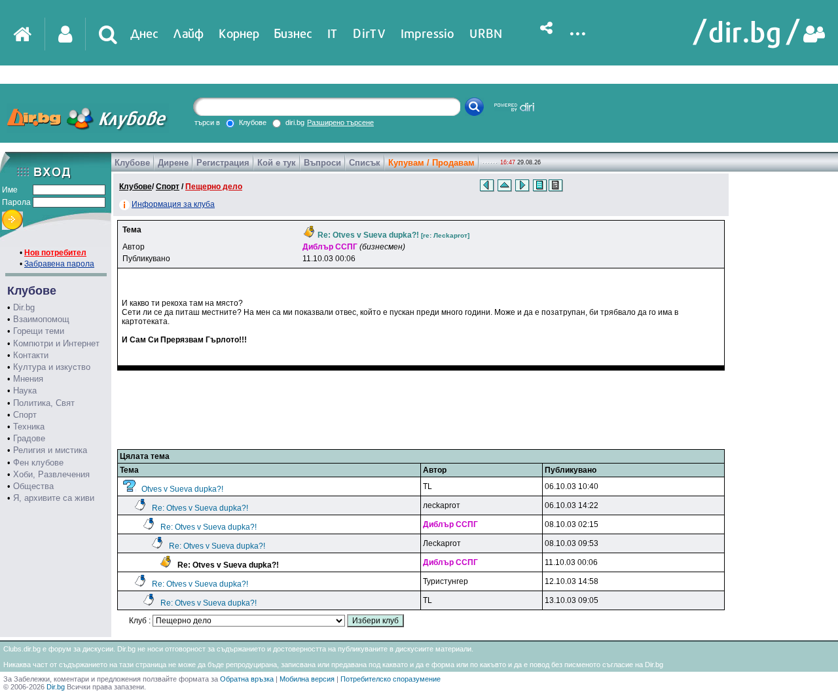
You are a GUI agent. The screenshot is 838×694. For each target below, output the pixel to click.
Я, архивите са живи (53, 498)
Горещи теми (38, 331)
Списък (364, 163)
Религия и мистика (50, 450)
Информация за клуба (173, 204)
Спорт (25, 415)
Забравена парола (59, 263)
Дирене (173, 163)
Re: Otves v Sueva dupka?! (200, 508)
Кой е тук (276, 163)
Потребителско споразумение (390, 679)
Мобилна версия (307, 679)
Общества (33, 486)
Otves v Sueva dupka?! (182, 489)
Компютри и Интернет (56, 343)
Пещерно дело (213, 186)
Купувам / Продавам (431, 163)
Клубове (132, 163)
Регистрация (222, 163)
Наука (25, 390)
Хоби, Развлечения (51, 474)
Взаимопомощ (41, 319)
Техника (29, 426)
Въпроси (322, 163)
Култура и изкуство (51, 367)
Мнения (28, 379)
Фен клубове (38, 462)
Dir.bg (24, 307)
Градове (29, 438)
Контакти (30, 355)
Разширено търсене (340, 122)
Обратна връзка (247, 679)
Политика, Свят (44, 403)
